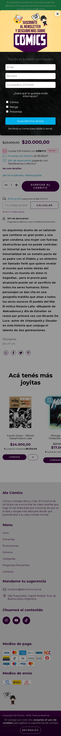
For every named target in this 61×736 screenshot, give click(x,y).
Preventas (16, 111)
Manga (14, 107)
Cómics (14, 102)
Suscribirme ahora (30, 121)
